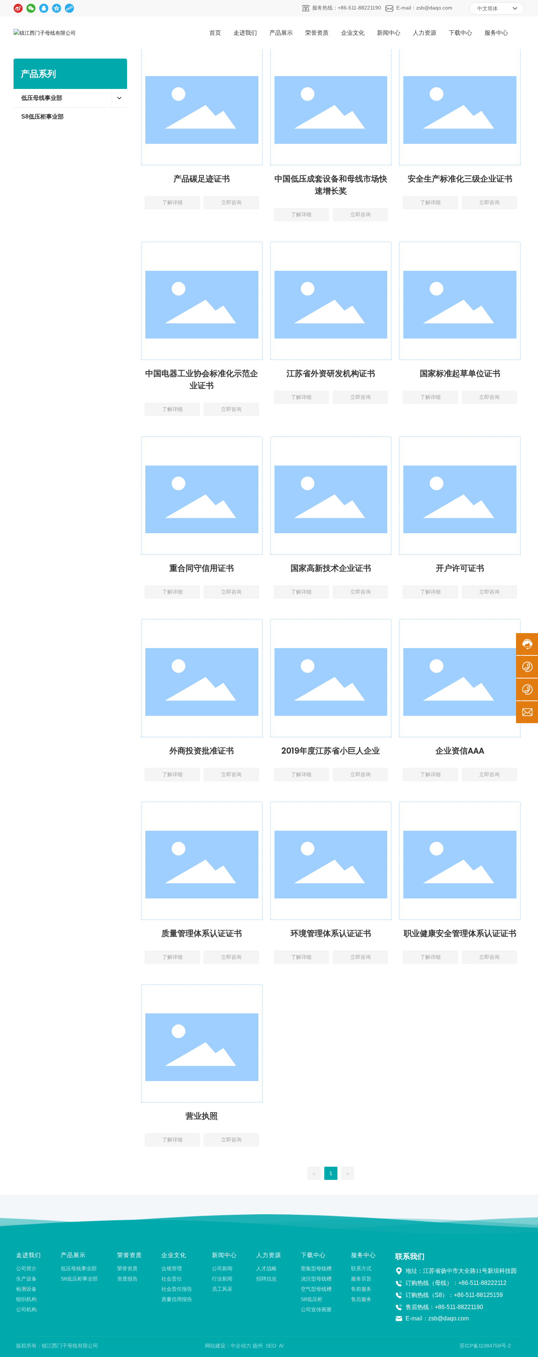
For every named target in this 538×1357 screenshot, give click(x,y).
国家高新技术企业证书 (331, 568)
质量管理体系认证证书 (201, 933)
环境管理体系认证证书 (331, 933)
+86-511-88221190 (459, 1307)
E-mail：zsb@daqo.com (424, 8)
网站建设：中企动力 (228, 1346)
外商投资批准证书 (201, 750)
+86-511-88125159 (478, 1295)
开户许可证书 (460, 568)
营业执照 (202, 1116)
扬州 (258, 1346)
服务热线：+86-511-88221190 (346, 8)
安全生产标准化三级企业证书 (460, 178)
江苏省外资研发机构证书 (331, 373)
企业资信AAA (460, 750)
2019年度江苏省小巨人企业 (330, 750)
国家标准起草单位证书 (460, 373)
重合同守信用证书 (201, 568)
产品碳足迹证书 (201, 178)
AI (281, 1346)
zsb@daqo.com (448, 1318)
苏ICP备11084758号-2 (485, 1346)
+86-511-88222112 (482, 1283)
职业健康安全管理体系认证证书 (460, 933)
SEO (271, 1346)
